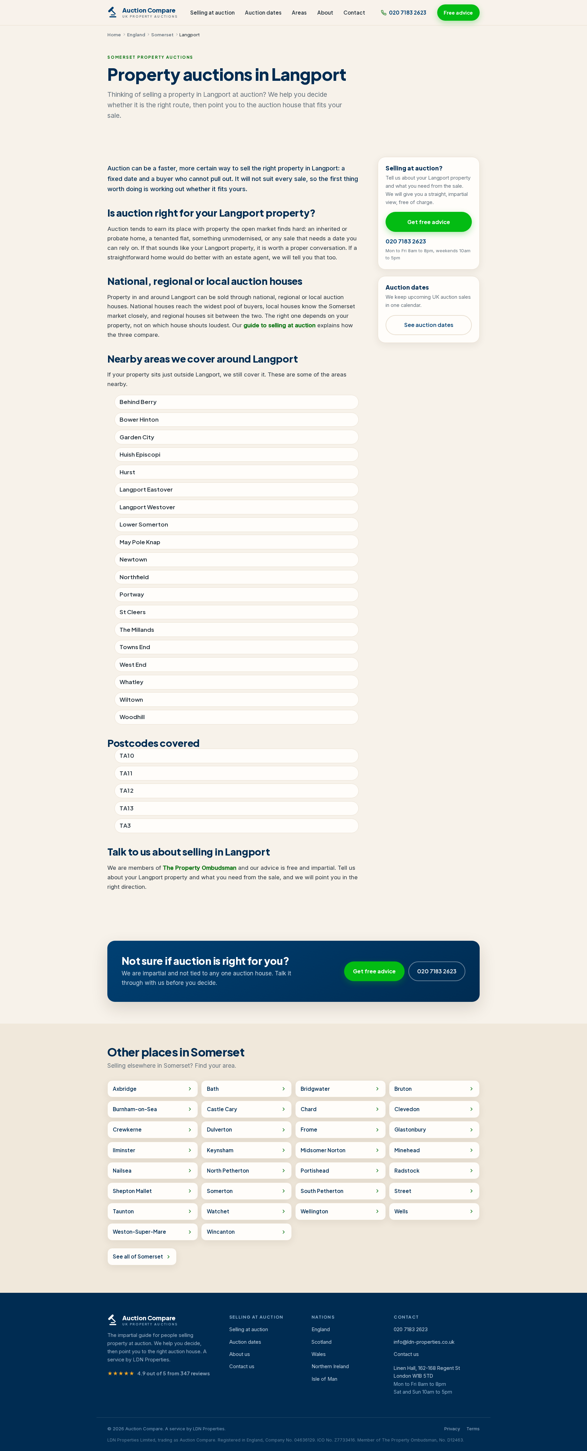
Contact (354, 12)
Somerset (162, 34)
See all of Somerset (138, 1256)
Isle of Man (324, 1379)
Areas (299, 12)
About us (239, 1354)
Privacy (452, 1428)
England (136, 34)
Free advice (458, 13)
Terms (473, 1428)
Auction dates (263, 12)
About (325, 12)
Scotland (322, 1342)
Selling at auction (212, 12)
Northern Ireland (330, 1366)
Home (114, 34)
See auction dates (428, 324)
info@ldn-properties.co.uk (424, 1342)
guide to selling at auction (280, 325)
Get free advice (428, 221)
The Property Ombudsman (199, 867)
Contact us (241, 1366)
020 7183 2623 (407, 12)
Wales (319, 1354)
